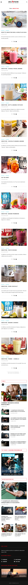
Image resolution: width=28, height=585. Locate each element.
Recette (2, 30)
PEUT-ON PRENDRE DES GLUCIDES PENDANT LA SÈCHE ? (20, 517)
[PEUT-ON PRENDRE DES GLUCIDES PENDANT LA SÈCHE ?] (21, 511)
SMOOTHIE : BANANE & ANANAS (9, 322)
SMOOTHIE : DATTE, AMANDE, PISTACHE (12, 105)
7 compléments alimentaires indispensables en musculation (17, 411)
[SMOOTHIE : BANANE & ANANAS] (14, 309)
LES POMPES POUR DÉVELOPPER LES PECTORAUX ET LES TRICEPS (18, 418)
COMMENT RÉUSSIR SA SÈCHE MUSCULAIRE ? (10, 403)
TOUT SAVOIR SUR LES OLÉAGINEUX (20, 534)
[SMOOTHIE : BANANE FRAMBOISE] (14, 200)
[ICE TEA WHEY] (14, 164)
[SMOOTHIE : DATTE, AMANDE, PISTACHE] (14, 92)
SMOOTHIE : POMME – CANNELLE (10, 358)
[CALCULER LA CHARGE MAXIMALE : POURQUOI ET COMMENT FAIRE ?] (5, 443)
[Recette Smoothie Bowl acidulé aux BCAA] (14, 19)
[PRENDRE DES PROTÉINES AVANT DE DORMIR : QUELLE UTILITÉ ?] (5, 435)
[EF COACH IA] (12, 454)
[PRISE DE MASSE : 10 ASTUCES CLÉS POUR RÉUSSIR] (5, 428)
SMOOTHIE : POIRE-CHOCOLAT (9, 286)
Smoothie (7, 30)
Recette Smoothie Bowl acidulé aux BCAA (14, 32)
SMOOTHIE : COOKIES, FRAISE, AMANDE (11, 68)
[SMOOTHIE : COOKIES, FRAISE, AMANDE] (14, 55)
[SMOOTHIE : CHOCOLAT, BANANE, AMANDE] (14, 128)
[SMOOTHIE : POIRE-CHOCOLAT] (14, 273)
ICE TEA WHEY (5, 177)
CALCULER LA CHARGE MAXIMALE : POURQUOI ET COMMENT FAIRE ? (18, 442)
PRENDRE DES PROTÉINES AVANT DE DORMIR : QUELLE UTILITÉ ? (18, 434)
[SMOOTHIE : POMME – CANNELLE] (14, 346)
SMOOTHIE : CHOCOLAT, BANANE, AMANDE (12, 141)
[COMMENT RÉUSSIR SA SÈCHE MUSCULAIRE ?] (14, 392)
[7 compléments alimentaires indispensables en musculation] (5, 412)
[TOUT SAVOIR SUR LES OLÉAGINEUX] (21, 528)
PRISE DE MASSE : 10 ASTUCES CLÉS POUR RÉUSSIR (17, 426)
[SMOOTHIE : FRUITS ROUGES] (14, 237)
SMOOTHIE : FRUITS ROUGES (9, 250)
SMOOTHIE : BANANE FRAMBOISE (10, 213)
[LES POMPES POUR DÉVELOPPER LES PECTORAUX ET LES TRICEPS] (5, 420)
